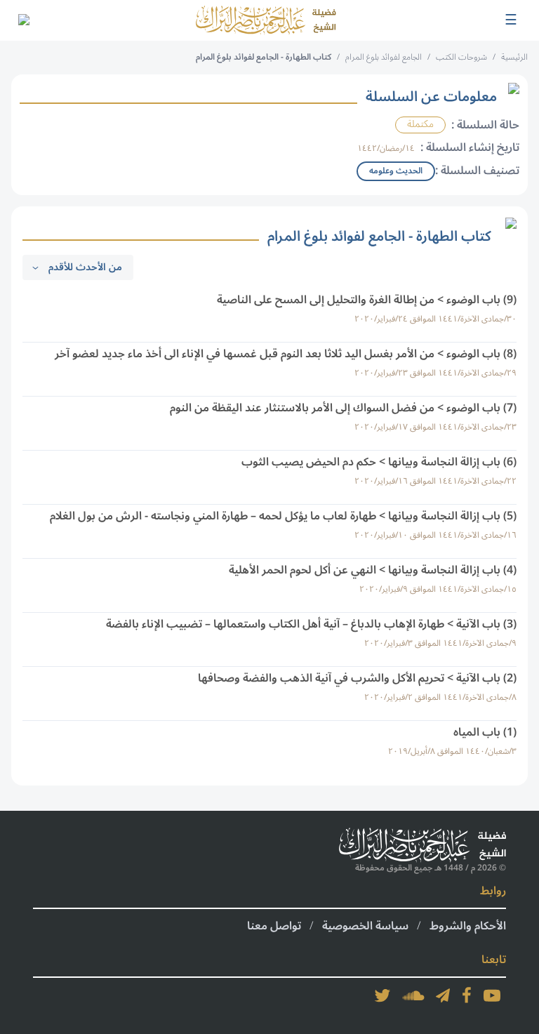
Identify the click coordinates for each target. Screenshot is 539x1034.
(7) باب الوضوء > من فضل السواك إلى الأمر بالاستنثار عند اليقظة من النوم (343, 407)
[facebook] (466, 995)
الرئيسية (514, 57)
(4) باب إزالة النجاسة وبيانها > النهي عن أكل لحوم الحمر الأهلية (373, 570)
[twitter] (382, 995)
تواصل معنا (274, 926)
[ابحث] (23, 20)
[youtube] (492, 995)
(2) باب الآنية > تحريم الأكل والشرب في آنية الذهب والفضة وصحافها (357, 678)
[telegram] (443, 995)
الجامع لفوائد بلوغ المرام (383, 57)
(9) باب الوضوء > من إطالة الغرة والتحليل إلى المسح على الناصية (367, 299)
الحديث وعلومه (395, 171)
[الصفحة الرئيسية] (266, 20)
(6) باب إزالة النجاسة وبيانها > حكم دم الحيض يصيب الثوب (379, 461)
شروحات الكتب (461, 57)
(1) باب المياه (485, 732)
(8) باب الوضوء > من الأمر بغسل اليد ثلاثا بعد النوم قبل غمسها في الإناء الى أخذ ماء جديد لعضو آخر (286, 353)
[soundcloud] (413, 995)
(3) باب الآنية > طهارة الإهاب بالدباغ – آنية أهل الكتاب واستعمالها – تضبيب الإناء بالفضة (311, 624)
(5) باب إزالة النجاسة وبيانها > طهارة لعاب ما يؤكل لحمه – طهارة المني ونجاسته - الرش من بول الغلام (283, 516)
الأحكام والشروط (468, 926)
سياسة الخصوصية (365, 926)
